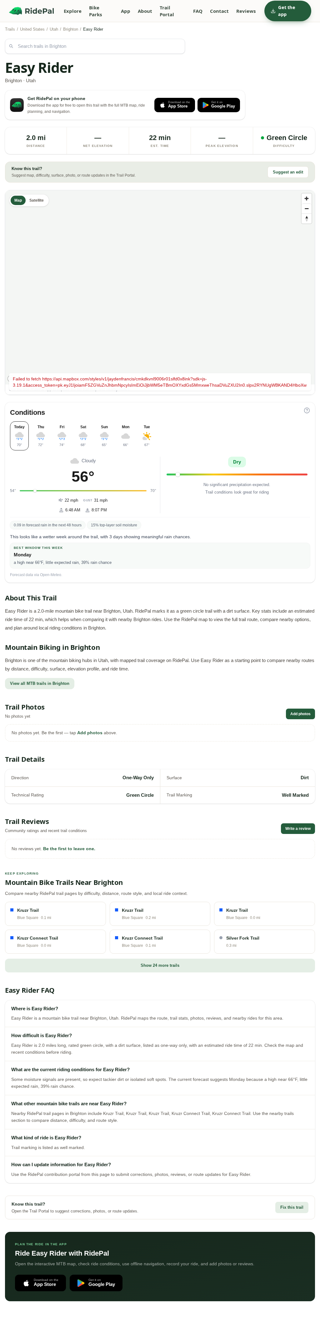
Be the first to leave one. (69, 848)
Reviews (246, 11)
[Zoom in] (307, 198)
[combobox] (95, 46)
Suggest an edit (288, 172)
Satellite (36, 200)
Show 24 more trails (160, 965)
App (125, 11)
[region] (160, 287)
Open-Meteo (50, 575)
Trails (10, 29)
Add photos (300, 714)
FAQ (197, 11)
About (145, 11)
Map (18, 200)
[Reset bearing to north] (307, 218)
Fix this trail (291, 1207)
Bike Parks (95, 11)
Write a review (298, 828)
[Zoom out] (307, 208)
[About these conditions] (307, 410)
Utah (54, 29)
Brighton (70, 29)
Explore (73, 11)
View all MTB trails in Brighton (39, 683)
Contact (219, 11)
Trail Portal (167, 11)
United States (32, 29)
